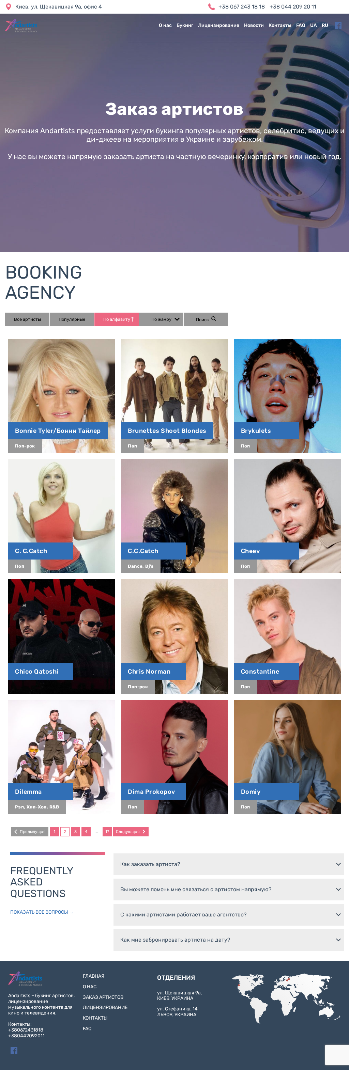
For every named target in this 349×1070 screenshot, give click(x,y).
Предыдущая (33, 831)
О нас (165, 25)
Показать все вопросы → (42, 912)
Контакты (280, 25)
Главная (93, 976)
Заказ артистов (103, 997)
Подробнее (61, 396)
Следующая (128, 831)
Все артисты (27, 319)
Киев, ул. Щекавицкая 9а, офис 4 (58, 6)
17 (107, 831)
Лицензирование (218, 25)
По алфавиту (116, 319)
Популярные (72, 319)
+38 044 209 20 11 (293, 6)
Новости (254, 25)
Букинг (185, 25)
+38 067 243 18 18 (241, 6)
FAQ (300, 25)
